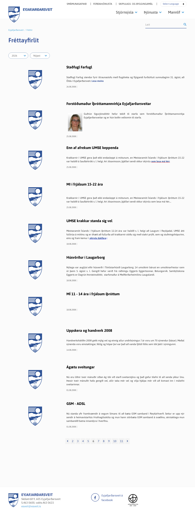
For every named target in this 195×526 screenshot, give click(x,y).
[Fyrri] (67, 441)
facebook (95, 497)
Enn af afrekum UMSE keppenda (92, 148)
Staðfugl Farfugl (79, 67)
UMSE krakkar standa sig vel (89, 221)
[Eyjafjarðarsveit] (13, 506)
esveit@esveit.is (31, 506)
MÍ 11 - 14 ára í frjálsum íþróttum (93, 294)
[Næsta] (127, 441)
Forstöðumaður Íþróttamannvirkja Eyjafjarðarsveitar (108, 104)
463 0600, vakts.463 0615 (38, 502)
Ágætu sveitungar (80, 367)
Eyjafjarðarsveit (16, 30)
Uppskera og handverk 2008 (89, 330)
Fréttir (29, 30)
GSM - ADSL (75, 404)
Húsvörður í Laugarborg (85, 257)
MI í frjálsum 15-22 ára (84, 184)
